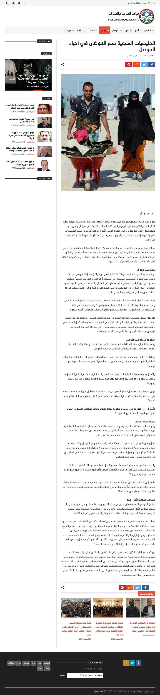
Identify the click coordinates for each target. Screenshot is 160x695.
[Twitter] (19, 3)
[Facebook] (25, 3)
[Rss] (13, 3)
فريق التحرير (44, 86)
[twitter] (144, 64)
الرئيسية (46, 662)
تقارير (34, 662)
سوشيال (26, 662)
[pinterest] (128, 64)
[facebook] (151, 64)
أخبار (39, 662)
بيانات (47, 668)
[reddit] (136, 64)
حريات (40, 668)
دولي (18, 662)
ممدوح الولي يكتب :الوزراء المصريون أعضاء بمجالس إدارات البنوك (21, 135)
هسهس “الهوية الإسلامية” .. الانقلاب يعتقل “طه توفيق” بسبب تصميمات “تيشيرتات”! (28, 78)
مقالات (11, 662)
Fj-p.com (98, 691)
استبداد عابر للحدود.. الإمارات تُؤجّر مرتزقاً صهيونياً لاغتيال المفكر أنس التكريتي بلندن (142, 626)
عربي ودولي (132, 55)
